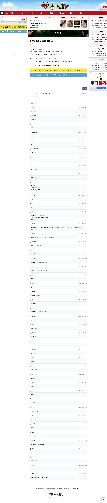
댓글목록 (33, 103)
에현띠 (32, 382)
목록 (85, 88)
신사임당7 (33, 241)
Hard (32, 140)
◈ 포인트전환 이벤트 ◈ (40, 97)
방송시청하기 (9, 13)
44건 (39, 44)
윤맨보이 (33, 341)
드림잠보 (33, 423)
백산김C (33, 332)
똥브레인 (33, 195)
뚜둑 (32, 266)
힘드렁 (32, 357)
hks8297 (33, 316)
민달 (32, 283)
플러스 (32, 390)
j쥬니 (32, 448)
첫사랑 (32, 374)
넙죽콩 (32, 107)
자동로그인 (4, 23)
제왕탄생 (33, 223)
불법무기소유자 (34, 148)
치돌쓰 (32, 324)
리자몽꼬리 (33, 457)
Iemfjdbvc (34, 250)
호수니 (32, 173)
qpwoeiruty (34, 132)
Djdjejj (33, 432)
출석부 (41, 13)
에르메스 (33, 349)
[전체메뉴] (2, 13)
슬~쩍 (70, 27)
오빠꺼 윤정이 (84, 27)
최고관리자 (33, 44)
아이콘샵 (50, 13)
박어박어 (33, 465)
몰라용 (32, 366)
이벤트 (71, 13)
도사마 (32, 165)
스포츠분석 (21, 13)
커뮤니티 (32, 13)
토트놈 (32, 203)
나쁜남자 (33, 440)
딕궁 (32, 211)
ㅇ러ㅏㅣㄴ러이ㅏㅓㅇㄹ (36, 157)
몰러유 (32, 182)
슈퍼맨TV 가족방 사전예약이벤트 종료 (43, 93)
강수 (32, 274)
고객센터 (81, 13)
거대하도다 (63, 27)
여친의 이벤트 (77, 27)
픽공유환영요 (34, 308)
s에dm (33, 399)
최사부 (32, 415)
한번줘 (32, 407)
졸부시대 (33, 258)
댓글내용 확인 (35, 111)
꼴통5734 (33, 115)
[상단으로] (103, 499)
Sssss (33, 124)
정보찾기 (24, 22)
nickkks (33, 291)
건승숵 (32, 299)
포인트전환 (61, 13)
